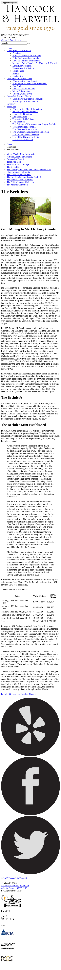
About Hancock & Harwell (19, 50)
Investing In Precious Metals (25, 101)
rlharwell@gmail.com (11, 40)
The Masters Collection (22, 139)
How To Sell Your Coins (23, 88)
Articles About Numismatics (25, 111)
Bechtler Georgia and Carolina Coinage (19, 694)
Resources (11, 106)
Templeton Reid (19, 116)
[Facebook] (30, 814)
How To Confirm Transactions (26, 60)
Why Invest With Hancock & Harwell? (29, 83)
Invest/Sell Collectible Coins (19, 78)
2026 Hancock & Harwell (15, 878)
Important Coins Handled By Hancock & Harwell (34, 63)
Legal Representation (21, 66)
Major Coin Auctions (21, 91)
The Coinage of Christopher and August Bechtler (34, 124)
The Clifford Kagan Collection (26, 137)
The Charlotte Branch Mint (24, 129)
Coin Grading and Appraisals (25, 58)
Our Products (18, 86)
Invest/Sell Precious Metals (19, 96)
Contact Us (17, 76)
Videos (15, 73)
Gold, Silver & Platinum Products (27, 99)
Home (9, 48)
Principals (16, 53)
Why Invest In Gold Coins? (24, 81)
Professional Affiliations (23, 68)
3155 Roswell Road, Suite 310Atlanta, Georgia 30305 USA (15, 886)
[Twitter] (30, 873)
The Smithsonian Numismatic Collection (30, 132)
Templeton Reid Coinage (23, 119)
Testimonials (18, 71)
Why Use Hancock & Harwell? (26, 55)
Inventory (11, 104)
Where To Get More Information (27, 109)
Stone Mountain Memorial (24, 127)
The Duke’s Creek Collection (25, 134)
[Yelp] (30, 755)
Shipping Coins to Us (22, 94)
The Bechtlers (18, 121)
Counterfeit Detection (22, 114)
